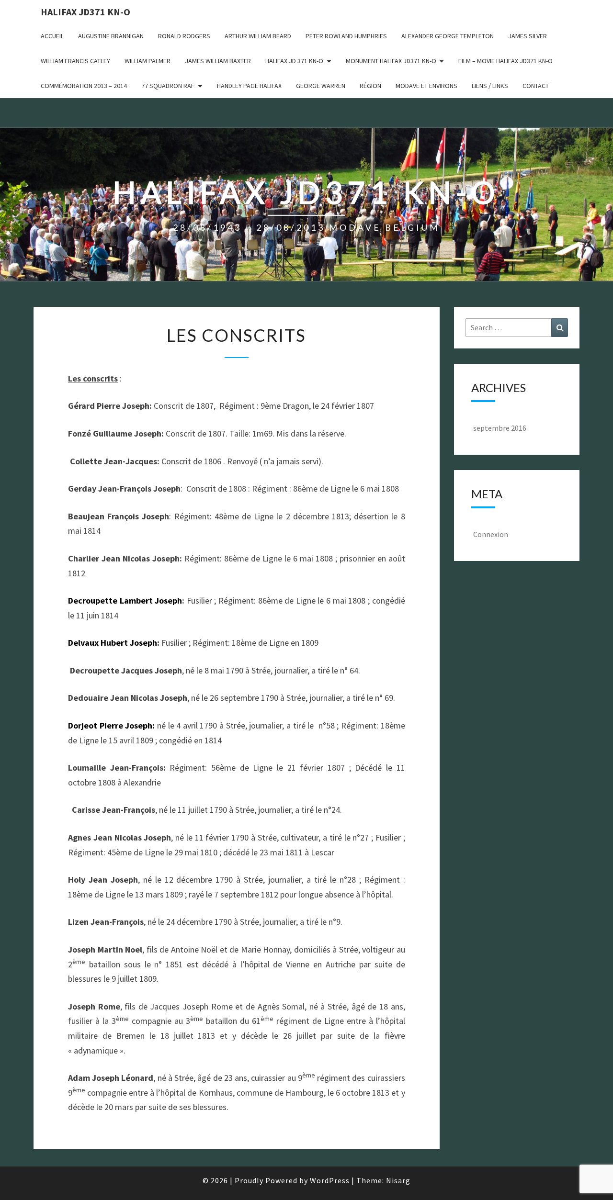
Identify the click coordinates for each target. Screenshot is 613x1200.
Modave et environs (426, 85)
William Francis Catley (75, 60)
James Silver (527, 36)
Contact (535, 85)
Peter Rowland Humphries (346, 36)
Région (370, 85)
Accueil (52, 36)
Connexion (490, 534)
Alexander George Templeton (447, 36)
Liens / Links (490, 85)
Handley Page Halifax (249, 85)
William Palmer (147, 60)
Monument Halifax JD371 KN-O (391, 60)
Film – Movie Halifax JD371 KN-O (505, 60)
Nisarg (398, 1180)
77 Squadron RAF (167, 85)
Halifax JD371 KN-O (85, 12)
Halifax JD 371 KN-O (294, 60)
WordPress (330, 1180)
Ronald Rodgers (184, 36)
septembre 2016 (499, 428)
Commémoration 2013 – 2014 (84, 85)
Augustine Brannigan (111, 36)
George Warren (320, 85)
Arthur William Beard (258, 36)
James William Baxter (218, 60)
